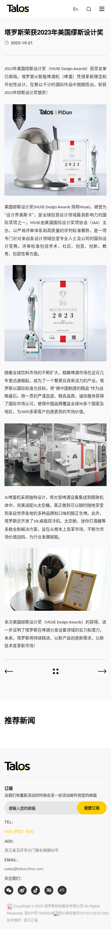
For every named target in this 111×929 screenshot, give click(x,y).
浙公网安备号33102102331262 (84, 912)
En (75, 9)
